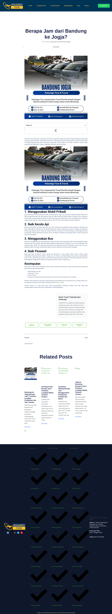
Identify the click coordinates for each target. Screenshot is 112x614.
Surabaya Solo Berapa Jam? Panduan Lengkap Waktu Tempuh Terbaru (47, 392)
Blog (78, 5)
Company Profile (41, 5)
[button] (85, 125)
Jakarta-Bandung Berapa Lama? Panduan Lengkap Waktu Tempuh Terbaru (81, 388)
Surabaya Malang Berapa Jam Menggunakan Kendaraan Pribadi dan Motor (64, 393)
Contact (86, 5)
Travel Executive (55, 5)
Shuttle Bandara (68, 5)
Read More (27, 426)
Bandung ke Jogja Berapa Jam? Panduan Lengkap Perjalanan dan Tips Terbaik (30, 397)
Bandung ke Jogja (59, 282)
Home (30, 5)
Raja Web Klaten (71, 612)
